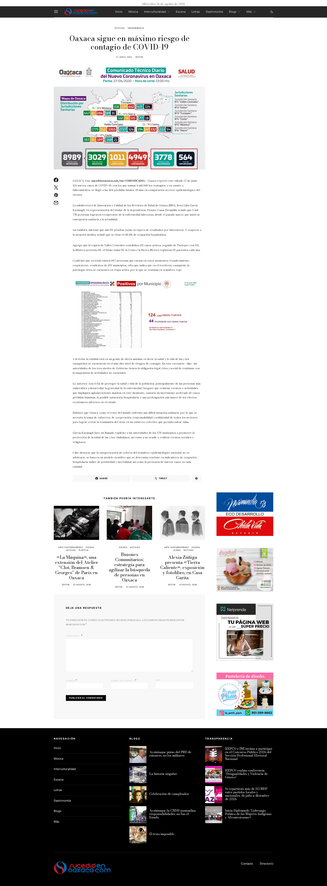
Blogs (233, 11)
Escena (180, 11)
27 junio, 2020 (124, 57)
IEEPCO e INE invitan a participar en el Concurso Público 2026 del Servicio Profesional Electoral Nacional (248, 753)
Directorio (266, 863)
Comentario (73, 636)
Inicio (118, 11)
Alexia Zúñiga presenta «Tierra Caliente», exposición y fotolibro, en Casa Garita (182, 567)
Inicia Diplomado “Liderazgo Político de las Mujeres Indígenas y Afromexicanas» (248, 814)
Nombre (71, 680)
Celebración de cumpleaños (169, 794)
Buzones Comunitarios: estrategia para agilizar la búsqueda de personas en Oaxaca (129, 567)
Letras (196, 11)
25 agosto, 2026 (82, 584)
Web (158, 680)
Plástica (84, 550)
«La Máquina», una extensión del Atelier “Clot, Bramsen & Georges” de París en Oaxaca (76, 567)
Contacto (247, 863)
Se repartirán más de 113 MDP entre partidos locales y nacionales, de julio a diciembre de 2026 (247, 793)
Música (133, 11)
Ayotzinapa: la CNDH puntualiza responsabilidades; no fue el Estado (172, 814)
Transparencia (135, 28)
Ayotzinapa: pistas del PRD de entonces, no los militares (170, 754)
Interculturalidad (155, 11)
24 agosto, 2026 (188, 584)
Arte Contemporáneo (70, 547)
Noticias (120, 28)
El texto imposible (161, 834)
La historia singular (163, 774)
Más (249, 11)
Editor (139, 57)
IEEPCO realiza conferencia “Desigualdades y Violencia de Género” (246, 773)
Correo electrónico (123, 680)
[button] (271, 11)
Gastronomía (214, 11)
